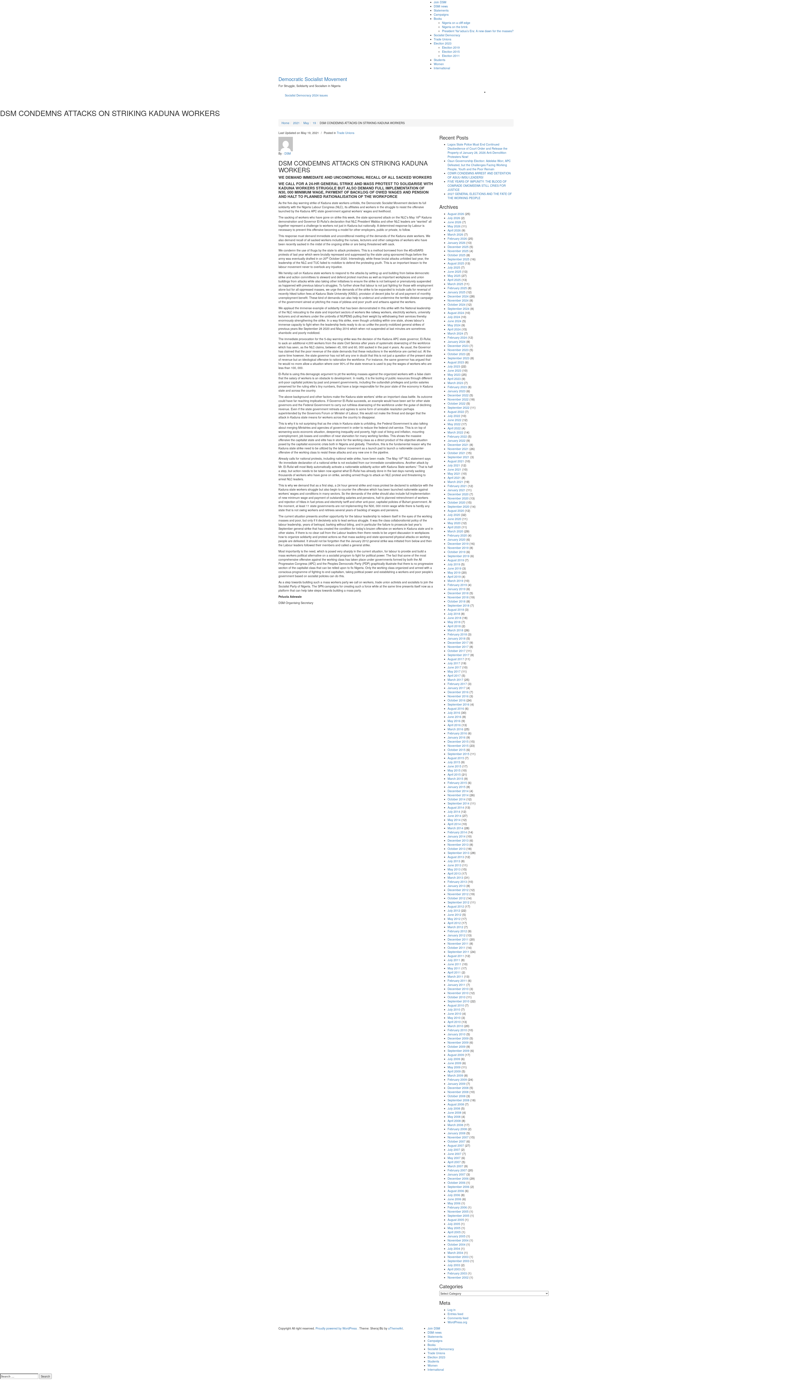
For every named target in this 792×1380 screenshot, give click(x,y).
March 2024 (455, 333)
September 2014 (458, 803)
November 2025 (458, 251)
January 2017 (457, 688)
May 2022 (454, 424)
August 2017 (456, 659)
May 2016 (454, 721)
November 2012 (458, 894)
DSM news (441, 6)
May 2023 (454, 374)
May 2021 (454, 473)
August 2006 (456, 1191)
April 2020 (454, 527)
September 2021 (458, 457)
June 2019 (454, 568)
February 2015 (457, 783)
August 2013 (456, 857)
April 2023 (454, 379)
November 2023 (458, 350)
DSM (287, 153)
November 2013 (458, 844)
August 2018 (456, 609)
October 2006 (457, 1182)
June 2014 (454, 816)
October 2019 (457, 552)
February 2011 (457, 980)
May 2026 (454, 226)
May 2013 (454, 869)
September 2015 (458, 754)
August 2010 (456, 1005)
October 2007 (457, 1141)
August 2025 (456, 263)
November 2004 (458, 1240)
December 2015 (458, 741)
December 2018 (458, 593)
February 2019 (457, 585)
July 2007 (454, 1149)
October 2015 (457, 750)
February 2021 (457, 486)
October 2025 (457, 255)
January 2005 (457, 1236)
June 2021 (454, 469)
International (442, 68)
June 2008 (454, 1112)
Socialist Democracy (447, 35)
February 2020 (457, 535)
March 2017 (455, 680)
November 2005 (458, 1211)
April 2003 (454, 1269)
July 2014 (454, 811)
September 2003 (458, 1261)
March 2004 (455, 1253)
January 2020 (457, 539)
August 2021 (456, 461)
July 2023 (454, 366)
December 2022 (458, 395)
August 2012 (456, 906)
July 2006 (454, 1195)
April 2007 (454, 1162)
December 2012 (458, 890)
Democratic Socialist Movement (312, 78)
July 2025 (454, 267)
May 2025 (454, 276)
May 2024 (454, 325)
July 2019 (454, 564)
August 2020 (456, 511)
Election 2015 (451, 51)
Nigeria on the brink (455, 27)
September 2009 (458, 1051)
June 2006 (454, 1199)
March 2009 (455, 1075)
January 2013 (457, 886)
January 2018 (457, 638)
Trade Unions (442, 39)
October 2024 (457, 304)
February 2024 (457, 337)
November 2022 (458, 399)
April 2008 (454, 1121)
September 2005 (458, 1215)
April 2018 (454, 626)
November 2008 (458, 1092)
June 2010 (454, 1013)
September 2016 (458, 704)
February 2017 (457, 684)
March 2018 (455, 630)
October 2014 (457, 799)
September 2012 (458, 902)
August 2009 (456, 1055)
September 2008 (458, 1100)
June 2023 (454, 370)
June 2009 (454, 1063)
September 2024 (458, 309)
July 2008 (454, 1108)
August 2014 (456, 807)
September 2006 (458, 1187)
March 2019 (455, 581)
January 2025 (457, 292)
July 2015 (454, 762)
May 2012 (454, 919)
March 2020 (455, 531)
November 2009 (458, 1042)
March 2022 (455, 432)
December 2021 (458, 445)
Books (438, 18)
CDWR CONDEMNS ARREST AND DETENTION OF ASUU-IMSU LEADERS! (479, 175)
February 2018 (457, 634)
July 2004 (454, 1248)
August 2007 (456, 1145)
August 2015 (456, 758)
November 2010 (458, 993)
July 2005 (454, 1224)
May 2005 (454, 1228)
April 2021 (454, 478)
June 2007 (454, 1154)
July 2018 (454, 614)
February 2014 (457, 832)
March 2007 (455, 1166)
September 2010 (458, 1001)
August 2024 (456, 313)
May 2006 (454, 1203)
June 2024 (454, 321)
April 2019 (454, 576)
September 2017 (458, 655)
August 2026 (456, 214)
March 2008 (455, 1125)
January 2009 (457, 1084)
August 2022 (456, 412)
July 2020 (454, 515)
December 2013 (458, 840)
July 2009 (454, 1059)
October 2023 (457, 354)
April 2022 (454, 428)
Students (439, 60)
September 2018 (458, 605)
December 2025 (458, 247)
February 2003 (457, 1273)
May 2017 (454, 671)
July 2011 (454, 960)
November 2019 (458, 548)
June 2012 (454, 915)
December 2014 (458, 791)
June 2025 (454, 271)
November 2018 (458, 597)
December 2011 (458, 939)
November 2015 (458, 745)
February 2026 (457, 238)
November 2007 (458, 1137)
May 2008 (454, 1117)
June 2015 (454, 766)
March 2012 (455, 927)
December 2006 (458, 1178)
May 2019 (454, 572)
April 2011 (454, 972)
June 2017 (454, 667)
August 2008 (456, 1104)
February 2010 (457, 1030)
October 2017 (457, 651)
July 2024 (454, 317)
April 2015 (454, 774)
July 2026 (454, 218)
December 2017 (458, 642)
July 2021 (454, 465)
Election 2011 (451, 56)
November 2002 (458, 1277)
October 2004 (457, 1244)
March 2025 (455, 284)
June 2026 (454, 222)
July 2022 (454, 416)
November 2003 (458, 1257)
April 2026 (454, 230)
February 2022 (457, 436)
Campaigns (441, 14)
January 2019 (457, 589)
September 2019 (458, 556)
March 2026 (455, 234)
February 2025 (457, 288)
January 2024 (457, 341)
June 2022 (454, 420)
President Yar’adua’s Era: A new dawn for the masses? (478, 31)
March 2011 (455, 976)
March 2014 (455, 828)
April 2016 (454, 725)
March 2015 (455, 778)
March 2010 (455, 1026)
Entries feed (455, 1314)
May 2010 (454, 1018)
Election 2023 (442, 43)
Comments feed (458, 1318)
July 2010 (454, 1009)
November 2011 (458, 943)
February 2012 (457, 931)
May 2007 (454, 1158)
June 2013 (454, 865)
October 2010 (457, 997)
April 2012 (454, 923)
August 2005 (456, 1220)
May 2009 (454, 1067)
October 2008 (457, 1096)
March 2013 (455, 877)
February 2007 (457, 1170)
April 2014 (454, 824)
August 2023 (456, 362)
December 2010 (458, 989)
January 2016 (457, 737)
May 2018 (454, 622)
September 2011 (458, 952)
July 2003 (454, 1265)
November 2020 (458, 498)
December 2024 (458, 296)
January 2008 (457, 1133)
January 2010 (457, 1034)
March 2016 (455, 729)
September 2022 (458, 407)
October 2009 (457, 1046)
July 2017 (454, 663)
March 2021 (455, 482)
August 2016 (456, 708)
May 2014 (454, 820)
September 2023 (458, 358)
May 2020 (454, 523)
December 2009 (458, 1038)
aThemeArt (395, 1328)
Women (439, 64)
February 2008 (457, 1129)
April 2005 (454, 1232)
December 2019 (458, 543)
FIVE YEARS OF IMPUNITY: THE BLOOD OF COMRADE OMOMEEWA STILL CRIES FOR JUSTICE (477, 185)
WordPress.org (457, 1322)
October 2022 (457, 403)
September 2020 (458, 506)
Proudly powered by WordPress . (337, 1328)
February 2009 (457, 1079)
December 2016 (458, 692)
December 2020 (458, 494)
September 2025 (458, 259)
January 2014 (457, 836)
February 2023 (457, 387)
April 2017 (454, 675)
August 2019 (456, 560)
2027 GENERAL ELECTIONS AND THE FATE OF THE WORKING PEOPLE (480, 196)
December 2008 (458, 1088)
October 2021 (457, 453)
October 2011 (457, 947)
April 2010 (454, 1022)
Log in (452, 1310)
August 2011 (456, 956)
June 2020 (454, 519)
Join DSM (440, 2)
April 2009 (454, 1071)
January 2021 (457, 490)
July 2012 (454, 910)
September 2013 (458, 853)
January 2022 (457, 440)
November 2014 (458, 795)
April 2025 (454, 280)
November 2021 (458, 449)
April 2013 (454, 873)
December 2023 (458, 346)
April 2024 (454, 329)
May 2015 (454, 770)
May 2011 (454, 968)
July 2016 (454, 713)
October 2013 (457, 849)
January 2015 (457, 787)
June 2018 (454, 618)
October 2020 (457, 502)
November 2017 (458, 647)
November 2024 (458, 300)
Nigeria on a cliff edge (456, 23)
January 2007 (457, 1174)
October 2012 (457, 898)
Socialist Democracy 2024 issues (306, 95)
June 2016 (454, 717)
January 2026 (457, 243)
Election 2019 (451, 47)
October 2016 (457, 700)
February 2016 (457, 733)
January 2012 (457, 935)
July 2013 (454, 861)
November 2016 (458, 696)
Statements (441, 10)
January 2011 (457, 985)
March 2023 (455, 383)
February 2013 (457, 882)
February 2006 (457, 1207)
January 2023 (457, 391)
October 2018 (457, 601)
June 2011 (454, 964)
